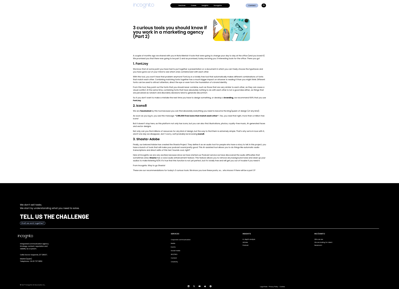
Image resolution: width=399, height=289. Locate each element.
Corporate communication (181, 240)
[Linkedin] (188, 286)
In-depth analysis (249, 239)
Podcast (246, 245)
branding (228, 97)
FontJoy (137, 100)
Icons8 (201, 134)
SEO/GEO (174, 254)
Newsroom (318, 245)
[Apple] (205, 286)
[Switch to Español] (264, 5)
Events (173, 247)
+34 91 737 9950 (36, 261)
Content (174, 258)
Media (173, 243)
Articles (245, 242)
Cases (193, 5)
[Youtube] (199, 286)
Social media (175, 251)
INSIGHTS (247, 233)
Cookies (282, 286)
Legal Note (263, 286)
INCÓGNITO (319, 233)
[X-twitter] (194, 286)
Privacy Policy (273, 286)
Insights (205, 5)
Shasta (152, 157)
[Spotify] (210, 286)
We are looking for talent (323, 242)
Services (181, 5)
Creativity (174, 262)
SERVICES (175, 233)
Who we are (318, 239)
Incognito (218, 5)
